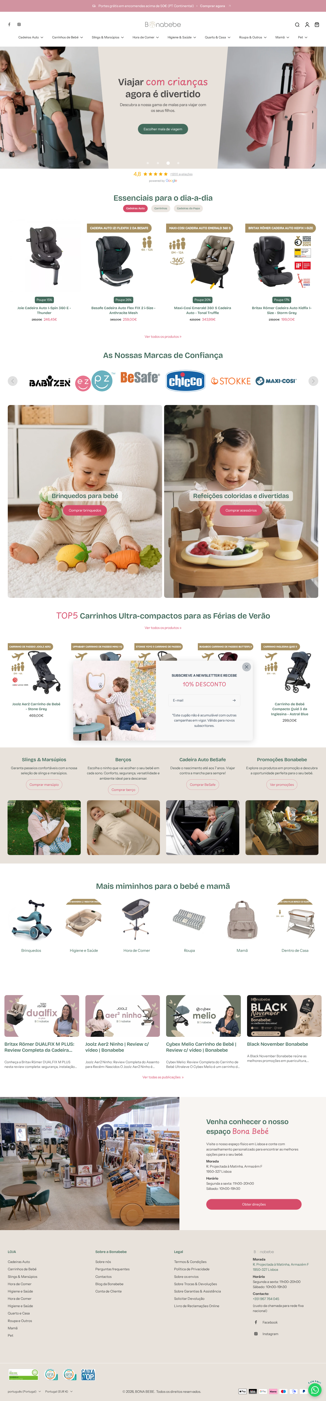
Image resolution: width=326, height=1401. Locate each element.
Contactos (103, 1276)
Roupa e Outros (20, 1320)
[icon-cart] (317, 24)
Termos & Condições (190, 1262)
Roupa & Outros (250, 37)
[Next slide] (313, 381)
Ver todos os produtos (162, 336)
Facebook (270, 1322)
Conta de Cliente (108, 1291)
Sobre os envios (186, 1276)
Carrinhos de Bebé (65, 37)
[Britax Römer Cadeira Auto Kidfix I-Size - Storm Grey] (281, 255)
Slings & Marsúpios (105, 37)
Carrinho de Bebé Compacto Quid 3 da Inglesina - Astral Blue (289, 709)
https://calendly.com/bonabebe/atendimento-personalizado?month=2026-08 (61, 49)
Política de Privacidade (192, 1269)
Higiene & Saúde (180, 37)
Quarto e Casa (19, 1313)
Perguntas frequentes (112, 1269)
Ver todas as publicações (161, 1077)
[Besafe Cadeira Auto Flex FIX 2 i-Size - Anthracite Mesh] (123, 255)
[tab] (148, 163)
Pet (300, 37)
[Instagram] (19, 24)
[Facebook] (9, 24)
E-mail (178, 700)
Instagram (270, 1334)
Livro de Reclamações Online (196, 1306)
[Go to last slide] (13, 381)
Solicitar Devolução (189, 1298)
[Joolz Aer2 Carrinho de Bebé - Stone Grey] (36, 668)
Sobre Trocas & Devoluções (195, 1284)
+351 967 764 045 (266, 1299)
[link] (180, 337)
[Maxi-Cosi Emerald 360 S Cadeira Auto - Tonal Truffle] (202, 255)
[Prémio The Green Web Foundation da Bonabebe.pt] (23, 1375)
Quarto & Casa (215, 37)
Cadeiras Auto (28, 37)
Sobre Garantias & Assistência (197, 1291)
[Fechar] (246, 666)
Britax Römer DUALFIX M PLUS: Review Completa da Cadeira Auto (39, 1047)
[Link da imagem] (85, 501)
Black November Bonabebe (277, 1044)
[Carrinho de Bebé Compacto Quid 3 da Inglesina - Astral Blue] (289, 668)
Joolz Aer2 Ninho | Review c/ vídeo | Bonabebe (117, 1047)
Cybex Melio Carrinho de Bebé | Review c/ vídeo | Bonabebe (201, 1047)
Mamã (280, 37)
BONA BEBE (144, 1391)
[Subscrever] (234, 700)
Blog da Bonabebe (109, 1284)
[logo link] (95, 381)
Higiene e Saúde (20, 1291)
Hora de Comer (143, 37)
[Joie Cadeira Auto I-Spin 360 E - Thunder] (44, 255)
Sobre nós (103, 1262)
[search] (297, 24)
